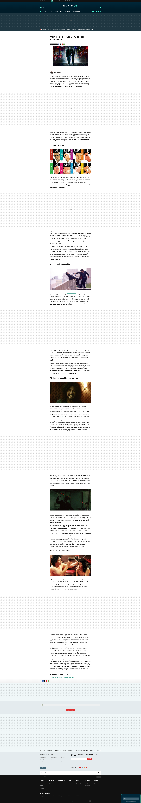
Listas (62, 759)
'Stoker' (61, 416)
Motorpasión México (79, 795)
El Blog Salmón (96, 782)
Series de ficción (43, 757)
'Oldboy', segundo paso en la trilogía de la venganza (62, 677)
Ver (71, 710)
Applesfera (41, 785)
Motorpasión (78, 782)
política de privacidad (84, 760)
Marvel (64, 29)
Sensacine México (60, 795)
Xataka (41, 782)
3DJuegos (50, 782)
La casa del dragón (43, 763)
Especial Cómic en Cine (70, 680)
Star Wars (73, 29)
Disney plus (63, 757)
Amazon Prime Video (54, 757)
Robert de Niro (83, 29)
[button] (57, 72)
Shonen (92, 29)
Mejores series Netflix (79, 750)
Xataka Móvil (42, 783)
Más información (70, 801)
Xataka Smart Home (43, 786)
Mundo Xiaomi (42, 788)
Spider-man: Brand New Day (54, 764)
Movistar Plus (42, 759)
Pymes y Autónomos (97, 783)
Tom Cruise (68, 29)
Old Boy (84, 680)
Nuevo (98, 7)
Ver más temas (42, 767)
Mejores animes (85, 750)
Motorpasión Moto (79, 783)
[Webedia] (43, 776)
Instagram (93, 11)
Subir (98, 777)
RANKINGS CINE (68, 11)
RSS (84, 767)
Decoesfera (86, 783)
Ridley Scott (49, 29)
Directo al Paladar (69, 782)
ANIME (61, 11)
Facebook (95, 11)
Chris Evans (60, 29)
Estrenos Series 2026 (71, 750)
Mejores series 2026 (49, 750)
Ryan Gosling (55, 29)
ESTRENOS (50, 11)
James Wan (78, 29)
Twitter (100, 11)
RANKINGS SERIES (76, 11)
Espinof (70, 6)
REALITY (56, 11)
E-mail (64, 44)
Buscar (99, 773)
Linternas (62, 763)
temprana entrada (71, 293)
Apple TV (41, 761)
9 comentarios (54, 44)
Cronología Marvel (92, 750)
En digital (55, 680)
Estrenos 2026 (64, 750)
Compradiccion (87, 785)
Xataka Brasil (42, 796)
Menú (42, 7)
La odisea (52, 761)
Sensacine (59, 782)
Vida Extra (50, 783)
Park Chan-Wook (78, 680)
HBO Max (62, 761)
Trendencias (87, 782)
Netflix (88, 29)
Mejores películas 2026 (57, 750)
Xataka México (42, 795)
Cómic (64, 680)
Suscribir (89, 758)
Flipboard (96, 11)
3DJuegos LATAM (51, 795)
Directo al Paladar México (69, 796)
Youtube (98, 11)
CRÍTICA (44, 11)
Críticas (59, 680)
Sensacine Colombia (61, 796)
